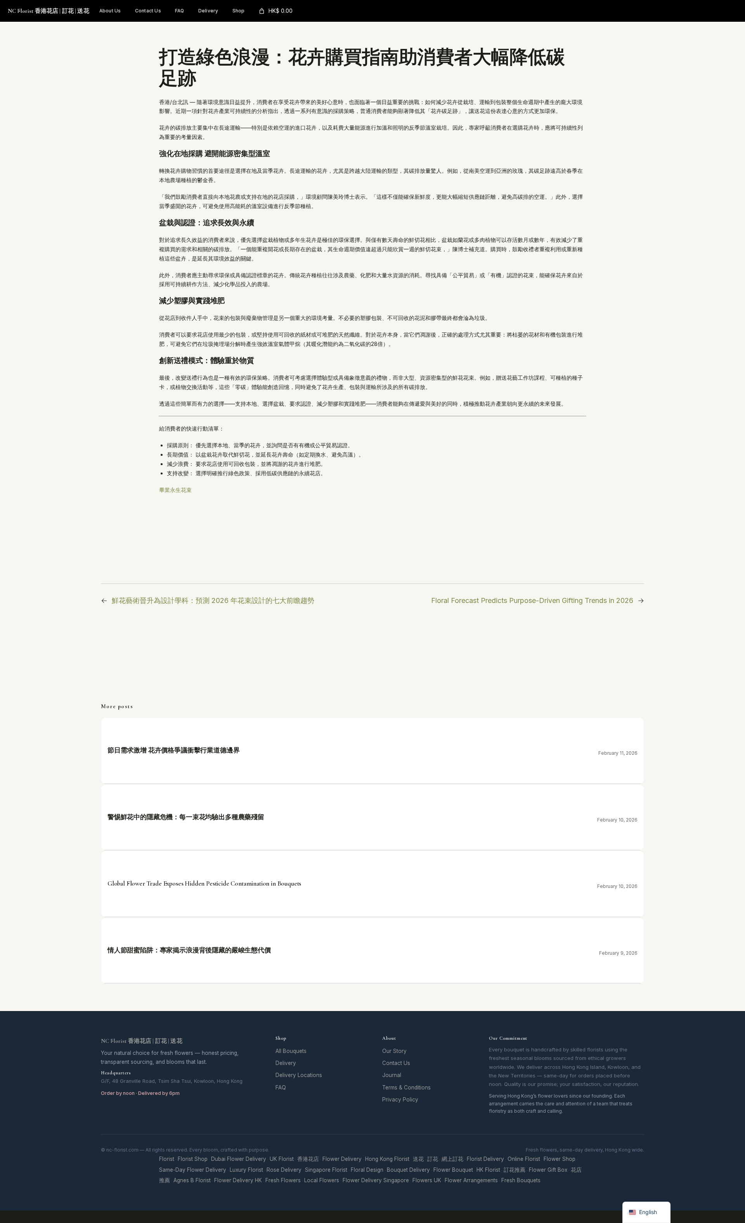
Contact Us (396, 1063)
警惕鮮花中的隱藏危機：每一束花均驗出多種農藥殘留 (185, 817)
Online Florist (524, 1159)
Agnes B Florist (192, 1180)
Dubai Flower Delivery (238, 1159)
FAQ (280, 1087)
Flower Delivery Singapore (376, 1180)
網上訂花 (452, 1159)
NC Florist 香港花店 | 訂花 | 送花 (48, 10)
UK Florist (282, 1159)
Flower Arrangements (471, 1180)
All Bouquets (291, 1051)
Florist (166, 1159)
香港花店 (308, 1159)
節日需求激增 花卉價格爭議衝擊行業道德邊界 (173, 750)
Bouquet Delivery (408, 1170)
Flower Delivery (342, 1159)
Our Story (394, 1051)
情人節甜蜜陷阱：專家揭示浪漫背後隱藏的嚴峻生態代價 (189, 950)
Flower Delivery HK (238, 1180)
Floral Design (367, 1170)
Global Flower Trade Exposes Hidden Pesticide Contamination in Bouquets (204, 883)
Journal (391, 1075)
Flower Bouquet (453, 1170)
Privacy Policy (400, 1099)
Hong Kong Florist (387, 1159)
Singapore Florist (326, 1170)
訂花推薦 (514, 1170)
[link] (275, 11)
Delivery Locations (298, 1075)
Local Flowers (321, 1180)
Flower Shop (559, 1159)
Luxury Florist (246, 1170)
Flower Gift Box (548, 1170)
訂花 (432, 1159)
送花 (418, 1159)
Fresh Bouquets (521, 1180)
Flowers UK (426, 1180)
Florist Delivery (485, 1159)
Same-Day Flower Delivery (192, 1170)
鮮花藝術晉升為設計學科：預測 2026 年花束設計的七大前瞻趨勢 (213, 600)
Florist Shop (193, 1159)
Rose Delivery (284, 1170)
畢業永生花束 (175, 489)
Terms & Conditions (406, 1087)
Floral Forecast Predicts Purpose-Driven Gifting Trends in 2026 (532, 600)
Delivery (285, 1063)
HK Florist (488, 1170)
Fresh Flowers (283, 1180)
